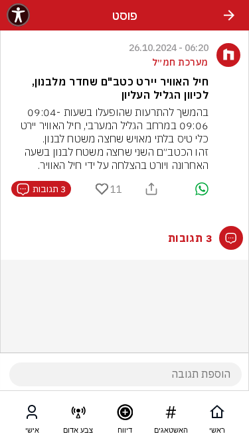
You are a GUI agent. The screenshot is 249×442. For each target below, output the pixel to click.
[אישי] (31, 414)
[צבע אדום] (78, 414)
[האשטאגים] (170, 414)
